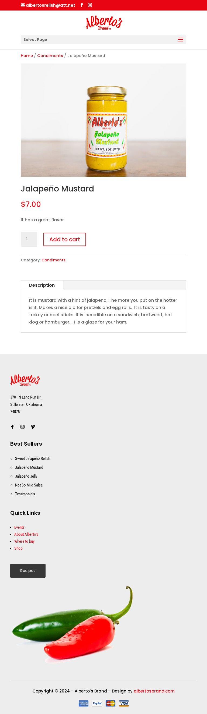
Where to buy (24, 541)
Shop (18, 548)
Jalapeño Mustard (29, 467)
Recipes (28, 570)
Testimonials (25, 494)
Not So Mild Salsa (29, 485)
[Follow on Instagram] (22, 427)
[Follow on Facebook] (12, 427)
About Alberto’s (26, 534)
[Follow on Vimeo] (33, 427)
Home (27, 55)
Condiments (50, 55)
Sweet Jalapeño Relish (32, 458)
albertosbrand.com (154, 691)
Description (42, 285)
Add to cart (64, 239)
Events (19, 527)
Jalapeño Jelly (26, 476)
